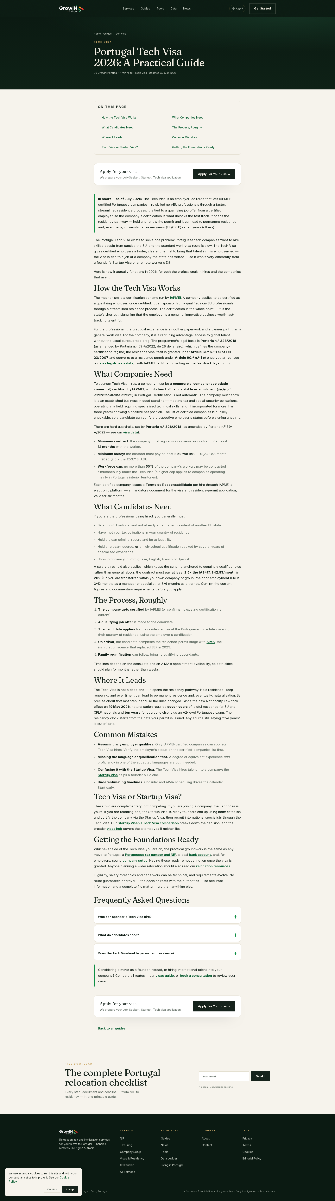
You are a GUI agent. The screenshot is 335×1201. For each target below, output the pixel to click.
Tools (160, 8)
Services (128, 8)
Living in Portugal (172, 1165)
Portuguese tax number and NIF (150, 855)
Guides (145, 8)
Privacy (247, 1138)
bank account (200, 855)
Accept (70, 1189)
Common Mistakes (184, 137)
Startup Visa (108, 775)
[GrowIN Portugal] (71, 8)
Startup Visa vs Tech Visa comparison (148, 823)
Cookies (248, 1151)
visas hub (114, 829)
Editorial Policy (252, 1158)
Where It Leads (112, 137)
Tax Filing (126, 1145)
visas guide (164, 975)
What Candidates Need (118, 127)
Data (174, 8)
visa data (130, 432)
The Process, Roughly (187, 127)
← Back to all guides (109, 1028)
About (206, 1138)
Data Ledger (169, 1158)
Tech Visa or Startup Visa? (120, 147)
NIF (122, 1138)
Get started (262, 8)
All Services (127, 1171)
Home (97, 33)
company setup (135, 860)
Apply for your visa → (214, 174)
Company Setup (130, 1151)
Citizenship (127, 1165)
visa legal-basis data (116, 363)
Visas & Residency (132, 1158)
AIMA (210, 642)
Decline (52, 1189)
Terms (247, 1145)
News (187, 8)
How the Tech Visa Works (119, 117)
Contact (207, 1145)
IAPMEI (175, 298)
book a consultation (196, 975)
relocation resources (213, 866)
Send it (260, 1076)
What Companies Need (188, 117)
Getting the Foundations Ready (193, 147)
